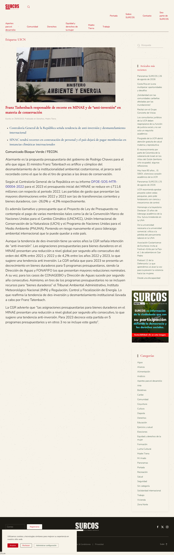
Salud (140, 476)
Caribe (140, 394)
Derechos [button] (52, 26)
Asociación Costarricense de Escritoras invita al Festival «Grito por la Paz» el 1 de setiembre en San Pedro (149, 249)
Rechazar (26, 545)
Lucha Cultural (144, 448)
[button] (28, 7)
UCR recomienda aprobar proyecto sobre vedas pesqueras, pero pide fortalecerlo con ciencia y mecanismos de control (149, 196)
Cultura (140, 408)
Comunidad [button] (32, 26)
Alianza (141, 367)
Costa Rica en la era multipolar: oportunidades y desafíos (149, 87)
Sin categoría (143, 486)
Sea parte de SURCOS (164, 16)
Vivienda (141, 499)
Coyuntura (142, 404)
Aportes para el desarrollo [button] (10, 26)
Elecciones (142, 431)
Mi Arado (141, 458)
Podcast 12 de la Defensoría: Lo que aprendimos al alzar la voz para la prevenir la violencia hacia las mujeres (150, 267)
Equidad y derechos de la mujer (72, 26)
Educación (142, 422)
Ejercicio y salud (145, 427)
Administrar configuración (46, 545)
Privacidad (99, 544)
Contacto (147, 15)
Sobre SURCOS (130, 16)
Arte (139, 385)
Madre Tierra (91, 27)
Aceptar (13, 545)
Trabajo (106, 26)
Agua (139, 362)
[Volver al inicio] (12, 7)
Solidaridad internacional (149, 490)
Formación (142, 444)
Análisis (141, 376)
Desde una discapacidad (148, 278)
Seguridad (142, 481)
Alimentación (143, 371)
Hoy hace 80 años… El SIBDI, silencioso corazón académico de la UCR (149, 174)
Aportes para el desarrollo (149, 380)
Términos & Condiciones (80, 544)
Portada (113, 15)
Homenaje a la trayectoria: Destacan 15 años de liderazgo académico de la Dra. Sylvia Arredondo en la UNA (149, 214)
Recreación (142, 472)
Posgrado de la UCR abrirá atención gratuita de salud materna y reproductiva (150, 141)
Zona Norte (142, 504)
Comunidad (142, 399)
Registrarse (34, 526)
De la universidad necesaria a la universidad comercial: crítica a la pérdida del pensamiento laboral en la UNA (149, 231)
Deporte (141, 413)
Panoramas (142, 462)
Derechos (40, 118)
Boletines (141, 390)
